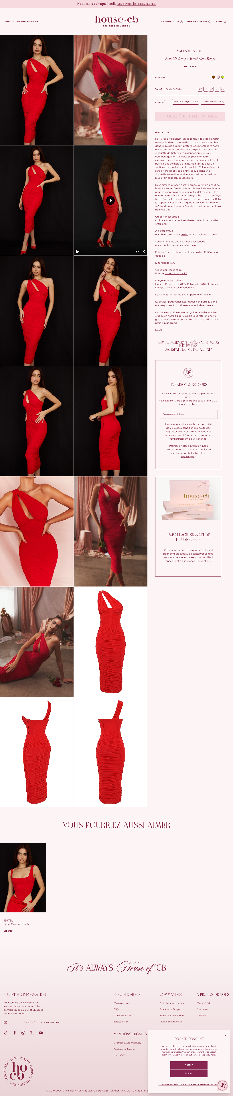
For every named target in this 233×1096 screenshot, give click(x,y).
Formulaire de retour (171, 1022)
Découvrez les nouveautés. (136, 4)
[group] (190, 66)
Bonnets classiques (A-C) (185, 102)
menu (8, 22)
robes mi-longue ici (176, 273)
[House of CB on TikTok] (6, 1033)
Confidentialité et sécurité (127, 1043)
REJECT (189, 1073)
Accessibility (120, 1055)
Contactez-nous (122, 1003)
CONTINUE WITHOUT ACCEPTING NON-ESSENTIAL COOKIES (188, 1084)
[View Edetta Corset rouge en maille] (23, 877)
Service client (121, 1022)
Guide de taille (174, 89)
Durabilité (202, 1009)
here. (213, 1055)
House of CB (203, 1003)
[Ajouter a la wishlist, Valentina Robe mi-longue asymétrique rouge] (200, 51)
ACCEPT (189, 1065)
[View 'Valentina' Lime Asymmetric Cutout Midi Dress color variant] (222, 77)
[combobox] (188, 414)
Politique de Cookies (124, 1049)
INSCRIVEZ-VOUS (50, 1022)
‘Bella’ (184, 234)
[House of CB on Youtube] (41, 1033)
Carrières (201, 1015)
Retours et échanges (170, 1009)
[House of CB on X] (32, 1033)
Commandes (171, 995)
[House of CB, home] (116, 21)
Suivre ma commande (172, 1015)
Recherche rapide (27, 22)
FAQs (116, 1009)
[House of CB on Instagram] (23, 1033)
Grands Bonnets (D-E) (213, 102)
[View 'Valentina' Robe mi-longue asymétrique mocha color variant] (213, 77)
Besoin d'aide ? (127, 995)
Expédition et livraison (172, 1003)
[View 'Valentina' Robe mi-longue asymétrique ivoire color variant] (218, 77)
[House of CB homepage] (18, 1071)
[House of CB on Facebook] (14, 1033)
